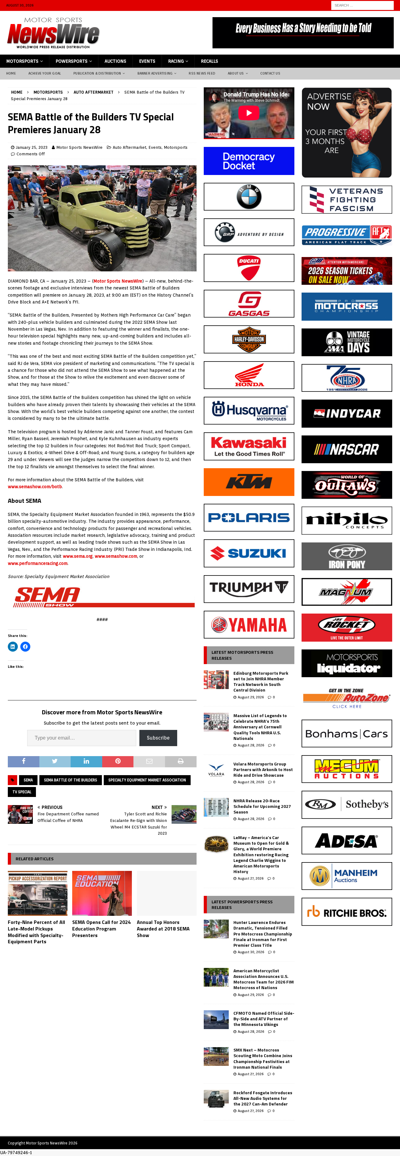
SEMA (28, 780)
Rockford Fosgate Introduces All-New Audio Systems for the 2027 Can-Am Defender (262, 1098)
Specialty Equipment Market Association (147, 780)
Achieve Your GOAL (44, 73)
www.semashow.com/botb (35, 486)
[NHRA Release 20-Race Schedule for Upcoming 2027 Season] (216, 807)
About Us (236, 73)
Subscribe (158, 738)
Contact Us (270, 73)
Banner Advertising (155, 73)
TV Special (21, 791)
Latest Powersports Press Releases (242, 904)
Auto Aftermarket (129, 147)
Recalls (209, 61)
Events (147, 61)
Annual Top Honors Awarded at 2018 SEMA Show (163, 928)
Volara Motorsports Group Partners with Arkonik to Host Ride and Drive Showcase (263, 769)
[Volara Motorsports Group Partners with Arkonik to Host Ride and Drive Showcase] (216, 770)
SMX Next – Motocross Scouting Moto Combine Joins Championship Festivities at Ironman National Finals (262, 1058)
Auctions (115, 61)
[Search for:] (362, 4)
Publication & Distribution (97, 73)
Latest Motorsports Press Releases (242, 655)
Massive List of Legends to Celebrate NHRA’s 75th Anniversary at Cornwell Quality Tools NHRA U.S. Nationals (260, 726)
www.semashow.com (116, 556)
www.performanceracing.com (38, 563)
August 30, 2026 (251, 952)
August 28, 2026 (251, 745)
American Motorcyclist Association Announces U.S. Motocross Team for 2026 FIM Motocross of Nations (263, 979)
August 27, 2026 (250, 878)
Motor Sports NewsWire (79, 147)
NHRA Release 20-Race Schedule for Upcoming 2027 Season (262, 806)
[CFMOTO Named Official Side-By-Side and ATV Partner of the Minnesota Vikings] (216, 1019)
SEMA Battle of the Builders (70, 780)
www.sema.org (77, 556)
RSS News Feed (202, 73)
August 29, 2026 (251, 697)
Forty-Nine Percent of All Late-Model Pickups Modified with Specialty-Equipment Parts (36, 931)
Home (11, 73)
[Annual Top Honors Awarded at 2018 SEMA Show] (167, 893)
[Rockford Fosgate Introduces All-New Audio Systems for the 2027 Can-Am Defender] (216, 1099)
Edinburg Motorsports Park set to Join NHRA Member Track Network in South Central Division (260, 681)
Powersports (72, 61)
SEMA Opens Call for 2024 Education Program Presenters (101, 928)
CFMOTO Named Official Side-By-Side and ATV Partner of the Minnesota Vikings (263, 1018)
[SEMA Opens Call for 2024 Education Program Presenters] (102, 893)
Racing (176, 61)
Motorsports (22, 61)
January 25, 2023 (32, 147)
